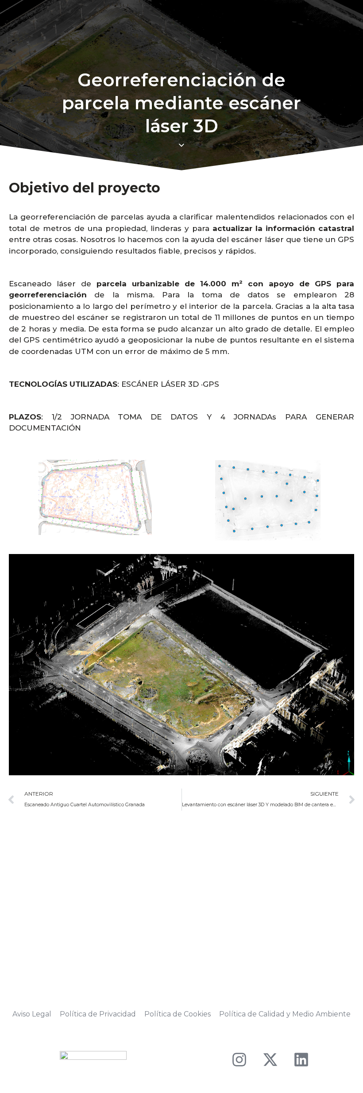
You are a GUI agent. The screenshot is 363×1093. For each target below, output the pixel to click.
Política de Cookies (177, 1014)
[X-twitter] (270, 1059)
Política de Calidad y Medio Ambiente (285, 1014)
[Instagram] (239, 1059)
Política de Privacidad (98, 1014)
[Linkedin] (301, 1059)
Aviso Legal (31, 1014)
